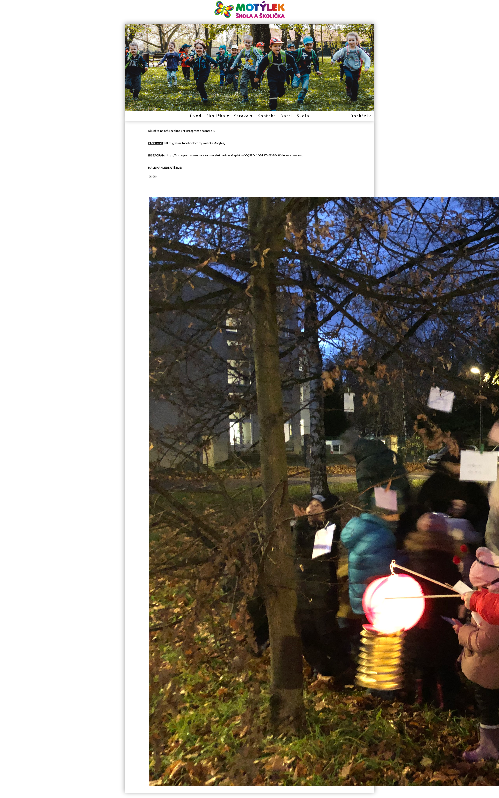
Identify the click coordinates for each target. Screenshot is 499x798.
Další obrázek (155, 176)
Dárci (286, 116)
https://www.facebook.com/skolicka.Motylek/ (195, 143)
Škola (303, 116)
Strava (241, 116)
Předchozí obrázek (151, 176)
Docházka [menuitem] (361, 116)
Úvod (196, 116)
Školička (215, 116)
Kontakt (266, 116)
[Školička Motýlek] (249, 17)
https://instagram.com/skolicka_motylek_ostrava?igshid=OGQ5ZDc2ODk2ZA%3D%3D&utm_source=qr (235, 155)
